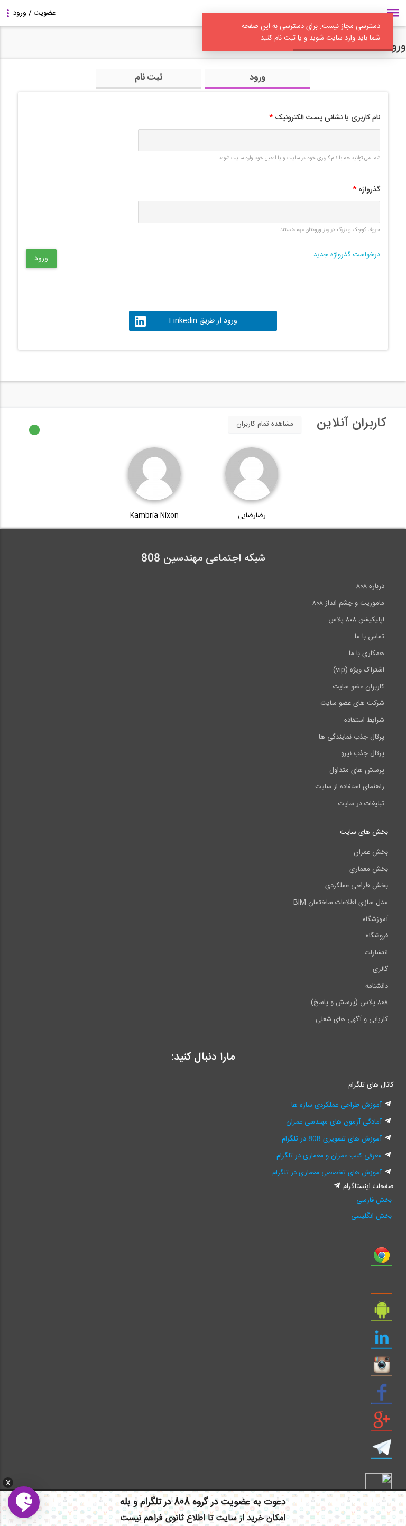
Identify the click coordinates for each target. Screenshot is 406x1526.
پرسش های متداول (356, 770)
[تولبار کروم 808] (381, 1259)
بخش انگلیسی (371, 1216)
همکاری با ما (366, 653)
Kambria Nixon (154, 515)
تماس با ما (369, 636)
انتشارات (376, 953)
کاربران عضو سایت (358, 687)
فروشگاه (377, 936)
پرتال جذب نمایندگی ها (351, 737)
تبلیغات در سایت (361, 804)
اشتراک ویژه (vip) (358, 670)
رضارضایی (252, 515)
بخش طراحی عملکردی (356, 885)
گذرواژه (366, 189)
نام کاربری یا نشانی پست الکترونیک (324, 118)
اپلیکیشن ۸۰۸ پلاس (356, 620)
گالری (380, 969)
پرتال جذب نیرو (362, 753)
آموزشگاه (375, 919)
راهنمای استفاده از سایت (349, 787)
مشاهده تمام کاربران (264, 424)
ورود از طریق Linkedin (203, 321)
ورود (258, 77)
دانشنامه (376, 986)
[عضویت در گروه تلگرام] (381, 1451)
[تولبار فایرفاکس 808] (381, 1286)
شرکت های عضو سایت (352, 703)
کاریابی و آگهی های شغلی (352, 1019)
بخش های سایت (364, 832)
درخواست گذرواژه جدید (346, 255)
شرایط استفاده (364, 720)
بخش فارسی (374, 1200)
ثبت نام (149, 77)
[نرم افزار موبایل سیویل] (381, 1314)
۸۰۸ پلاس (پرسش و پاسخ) (349, 1002)
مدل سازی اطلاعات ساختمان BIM (340, 902)
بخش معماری (368, 869)
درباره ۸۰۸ (370, 586)
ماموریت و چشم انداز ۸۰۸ (348, 603)
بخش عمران (371, 852)
